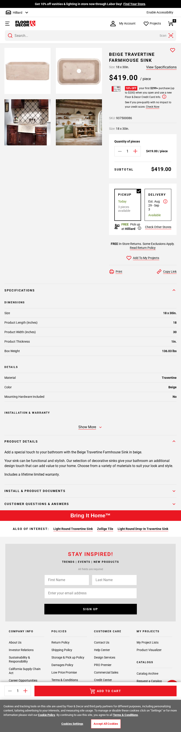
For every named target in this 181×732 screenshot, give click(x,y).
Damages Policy (62, 665)
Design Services (104, 657)
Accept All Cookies (106, 723)
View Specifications (161, 67)
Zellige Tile (105, 529)
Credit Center (103, 680)
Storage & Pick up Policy (67, 657)
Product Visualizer (149, 650)
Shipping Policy (61, 650)
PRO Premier (102, 665)
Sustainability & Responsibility (19, 659)
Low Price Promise (64, 672)
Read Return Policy (143, 248)
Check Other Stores (158, 227)
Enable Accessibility (160, 12)
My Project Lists (147, 642)
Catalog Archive (147, 673)
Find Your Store (134, 4)
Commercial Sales (106, 672)
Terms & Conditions (64, 680)
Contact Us (101, 642)
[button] (5, 23)
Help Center (102, 650)
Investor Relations (21, 650)
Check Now (152, 106)
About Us (15, 642)
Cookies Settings (72, 723)
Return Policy (60, 642)
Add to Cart (109, 691)
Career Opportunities (23, 680)
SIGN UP (90, 609)
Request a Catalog (149, 681)
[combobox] (90, 35)
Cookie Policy (46, 715)
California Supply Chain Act (25, 671)
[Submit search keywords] (10, 35)
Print (119, 271)
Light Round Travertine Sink (73, 529)
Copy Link (170, 271)
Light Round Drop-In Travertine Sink (143, 529)
